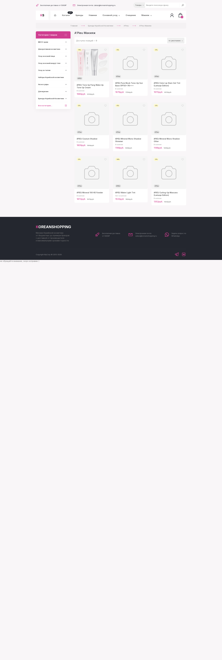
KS (42, 15)
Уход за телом (44, 70)
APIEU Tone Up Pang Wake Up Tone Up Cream (90, 86)
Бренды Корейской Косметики (51, 98)
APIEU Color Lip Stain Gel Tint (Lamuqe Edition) (167, 84)
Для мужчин (43, 91)
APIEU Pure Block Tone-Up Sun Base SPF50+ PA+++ (129, 84)
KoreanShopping (53, 227)
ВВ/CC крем (43, 42)
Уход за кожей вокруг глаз (49, 63)
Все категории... (45, 106)
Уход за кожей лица (46, 56)
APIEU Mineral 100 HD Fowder (90, 192)
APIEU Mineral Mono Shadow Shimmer (128, 140)
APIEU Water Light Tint (125, 192)
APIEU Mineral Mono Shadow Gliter (167, 140)
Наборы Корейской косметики (51, 77)
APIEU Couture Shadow (87, 139)
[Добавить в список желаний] (105, 50)
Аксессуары (43, 84)
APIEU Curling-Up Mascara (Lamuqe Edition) (166, 193)
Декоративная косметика (49, 49)
